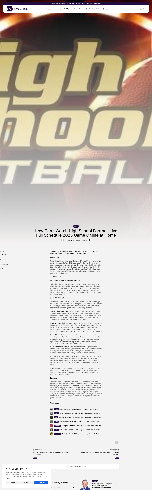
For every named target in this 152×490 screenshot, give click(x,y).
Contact (105, 9)
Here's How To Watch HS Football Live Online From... (100, 453)
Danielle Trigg (40, 487)
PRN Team (70, 240)
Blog (56, 417)
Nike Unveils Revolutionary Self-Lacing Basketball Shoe (79, 409)
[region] (26, 476)
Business (47, 9)
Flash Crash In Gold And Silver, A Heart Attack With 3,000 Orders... (86, 434)
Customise (12, 483)
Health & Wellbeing (65, 9)
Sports (88, 9)
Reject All (27, 483)
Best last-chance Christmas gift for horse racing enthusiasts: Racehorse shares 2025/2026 (92, 417)
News (76, 226)
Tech (75, 9)
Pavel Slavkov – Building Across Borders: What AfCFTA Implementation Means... (105, 486)
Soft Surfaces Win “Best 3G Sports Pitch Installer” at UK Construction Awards (87, 421)
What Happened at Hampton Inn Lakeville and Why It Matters (82, 413)
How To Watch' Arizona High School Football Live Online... (51, 453)
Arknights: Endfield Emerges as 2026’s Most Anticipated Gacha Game (87, 426)
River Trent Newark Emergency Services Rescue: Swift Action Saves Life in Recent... (90, 430)
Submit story (96, 9)
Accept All (41, 483)
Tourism (81, 9)
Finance (54, 9)
